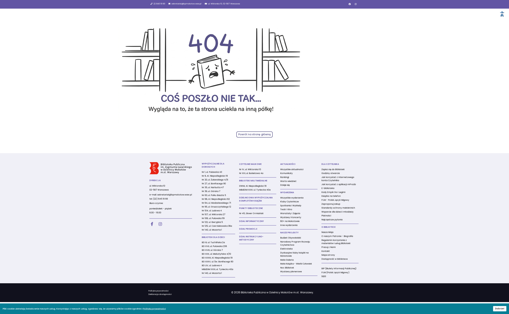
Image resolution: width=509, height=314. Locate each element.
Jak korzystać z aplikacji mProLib (338, 184)
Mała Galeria (286, 259)
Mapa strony (328, 254)
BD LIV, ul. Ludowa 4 (212, 265)
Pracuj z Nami (328, 247)
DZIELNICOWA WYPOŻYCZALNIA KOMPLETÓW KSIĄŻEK (256, 199)
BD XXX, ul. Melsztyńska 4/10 (216, 253)
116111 (323, 276)
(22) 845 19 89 (160, 198)
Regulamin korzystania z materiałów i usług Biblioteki (335, 242)
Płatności (326, 215)
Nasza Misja (327, 232)
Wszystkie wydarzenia (291, 197)
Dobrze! (499, 308)
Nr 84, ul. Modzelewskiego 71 (216, 202)
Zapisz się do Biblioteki (333, 169)
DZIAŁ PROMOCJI (248, 228)
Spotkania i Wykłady (290, 205)
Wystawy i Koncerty (290, 217)
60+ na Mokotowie (290, 221)
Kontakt (325, 251)
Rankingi (284, 177)
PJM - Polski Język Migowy (335, 200)
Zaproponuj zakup (330, 203)
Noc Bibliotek (287, 267)
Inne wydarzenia (288, 225)
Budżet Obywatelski (290, 237)
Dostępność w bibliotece (334, 258)
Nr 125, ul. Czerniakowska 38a (217, 225)
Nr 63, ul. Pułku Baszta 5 (214, 195)
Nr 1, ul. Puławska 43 (212, 172)
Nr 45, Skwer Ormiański (251, 213)
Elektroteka (286, 248)
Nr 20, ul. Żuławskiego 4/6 (215, 179)
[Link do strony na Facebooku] (349, 4)
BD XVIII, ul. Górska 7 (212, 250)
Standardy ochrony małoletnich (338, 207)
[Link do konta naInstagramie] (355, 4)
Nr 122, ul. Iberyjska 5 (212, 222)
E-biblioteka (327, 188)
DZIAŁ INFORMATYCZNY (251, 221)
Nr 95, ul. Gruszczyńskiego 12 (216, 206)
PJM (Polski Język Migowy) (335, 272)
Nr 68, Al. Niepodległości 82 (216, 199)
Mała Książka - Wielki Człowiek (296, 263)
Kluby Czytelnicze (289, 201)
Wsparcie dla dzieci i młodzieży (337, 211)
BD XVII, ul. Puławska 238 (214, 246)
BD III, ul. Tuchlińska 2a (213, 242)
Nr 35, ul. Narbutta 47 (213, 187)
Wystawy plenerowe (291, 271)
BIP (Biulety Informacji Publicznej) (338, 268)
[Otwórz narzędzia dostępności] (502, 14)
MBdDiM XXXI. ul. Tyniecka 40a (255, 189)
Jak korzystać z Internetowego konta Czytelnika (337, 179)
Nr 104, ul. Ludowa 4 (212, 210)
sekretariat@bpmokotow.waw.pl (174, 194)
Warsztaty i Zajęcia (290, 213)
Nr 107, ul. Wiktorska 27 (213, 214)
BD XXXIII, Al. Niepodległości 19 (217, 257)
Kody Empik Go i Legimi (333, 192)
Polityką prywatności (154, 308)
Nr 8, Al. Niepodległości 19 (215, 175)
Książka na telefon (331, 196)
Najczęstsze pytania (332, 219)
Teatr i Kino (286, 209)
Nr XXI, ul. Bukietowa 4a (251, 173)
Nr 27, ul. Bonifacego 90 (214, 183)
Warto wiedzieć (288, 181)
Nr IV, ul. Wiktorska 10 (250, 169)
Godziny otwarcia (330, 173)
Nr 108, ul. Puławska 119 (213, 218)
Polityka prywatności (158, 290)
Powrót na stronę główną (254, 134)
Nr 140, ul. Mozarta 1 (212, 229)
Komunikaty (286, 173)
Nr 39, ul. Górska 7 (211, 191)
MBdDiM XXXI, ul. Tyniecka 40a (217, 269)
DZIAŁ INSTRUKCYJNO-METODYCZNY (251, 238)
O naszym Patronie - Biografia (337, 236)
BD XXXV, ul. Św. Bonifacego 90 (217, 261)
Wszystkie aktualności (291, 169)
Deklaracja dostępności (160, 294)
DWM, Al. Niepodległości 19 (252, 185)
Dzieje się (285, 185)
